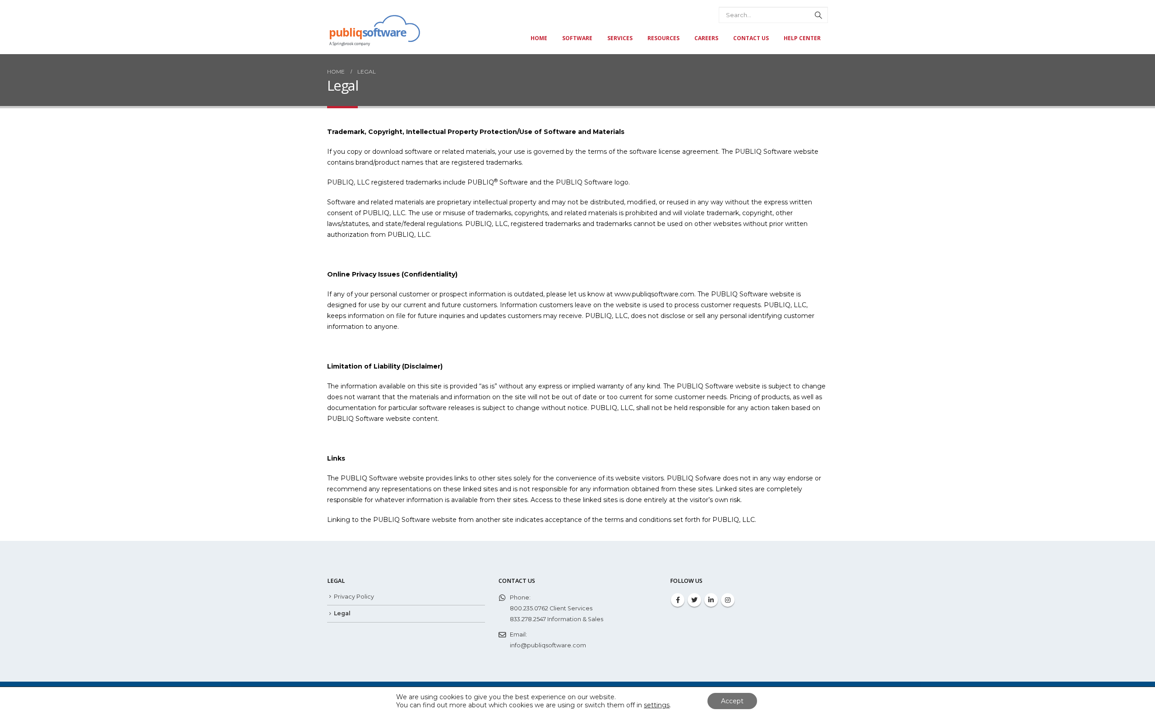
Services (620, 38)
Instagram (728, 600)
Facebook (677, 600)
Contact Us (751, 38)
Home (539, 38)
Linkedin (711, 600)
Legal (342, 613)
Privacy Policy (354, 596)
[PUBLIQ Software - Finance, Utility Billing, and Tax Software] (374, 28)
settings (657, 705)
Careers (706, 38)
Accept (732, 701)
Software (577, 38)
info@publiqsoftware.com (548, 645)
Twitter (694, 600)
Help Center (802, 38)
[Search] (818, 15)
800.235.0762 (529, 608)
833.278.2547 (528, 619)
